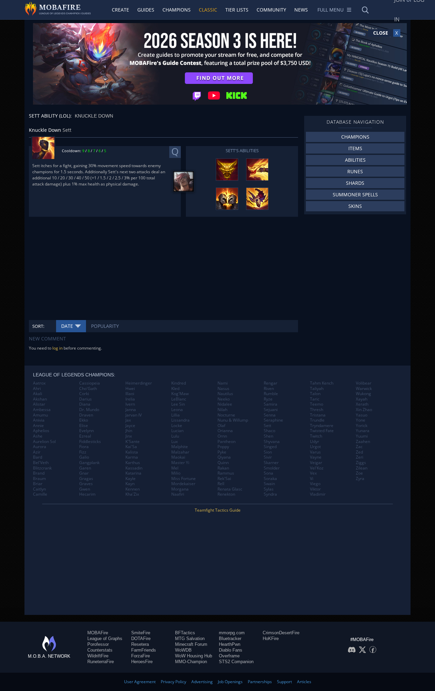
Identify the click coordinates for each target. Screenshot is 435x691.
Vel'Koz (317, 468)
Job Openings (230, 682)
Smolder (272, 468)
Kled (175, 388)
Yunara (362, 430)
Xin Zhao (364, 409)
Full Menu (330, 9)
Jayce (130, 425)
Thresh (316, 409)
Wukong (363, 393)
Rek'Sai (224, 478)
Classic (208, 9)
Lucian (177, 430)
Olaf (221, 425)
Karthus (132, 462)
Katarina (133, 473)
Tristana (318, 415)
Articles (304, 682)
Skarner (271, 462)
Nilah (222, 409)
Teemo (316, 404)
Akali (37, 393)
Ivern (130, 404)
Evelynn (86, 430)
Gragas (86, 478)
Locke (176, 425)
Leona (177, 409)
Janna (130, 409)
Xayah (361, 399)
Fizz (82, 452)
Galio (84, 457)
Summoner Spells (355, 194)
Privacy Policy (173, 682)
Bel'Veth (41, 462)
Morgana (180, 489)
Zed (359, 452)
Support (284, 682)
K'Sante (132, 441)
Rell (221, 483)
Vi (311, 478)
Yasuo (361, 415)
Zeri (359, 457)
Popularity (105, 326)
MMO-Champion (191, 661)
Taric (314, 399)
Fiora (84, 446)
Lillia (175, 415)
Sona (268, 473)
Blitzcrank (42, 468)
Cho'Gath (88, 388)
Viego (315, 483)
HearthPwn (229, 644)
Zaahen (363, 441)
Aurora (39, 446)
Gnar (84, 473)
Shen (268, 436)
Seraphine (273, 420)
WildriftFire (97, 655)
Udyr (314, 441)
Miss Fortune (183, 478)
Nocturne (226, 415)
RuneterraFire (100, 661)
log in (57, 348)
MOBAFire (97, 632)
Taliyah (317, 388)
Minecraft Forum (191, 644)
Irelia (130, 399)
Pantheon (227, 441)
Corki (84, 393)
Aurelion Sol (44, 441)
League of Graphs (104, 638)
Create (120, 9)
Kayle (130, 478)
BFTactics (185, 632)
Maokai (178, 457)
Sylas (269, 489)
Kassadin (133, 468)
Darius (85, 399)
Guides (145, 9)
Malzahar (180, 452)
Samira (270, 404)
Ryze (268, 399)
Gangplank (89, 462)
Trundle (317, 420)
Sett (267, 425)
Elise (83, 425)
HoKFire (271, 638)
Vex (313, 473)
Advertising (202, 682)
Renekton (226, 494)
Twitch (316, 436)
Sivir (268, 457)
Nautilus (225, 393)
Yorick (361, 425)
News (301, 9)
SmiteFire (140, 632)
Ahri (37, 388)
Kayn (130, 483)
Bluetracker (230, 638)
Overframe (229, 655)
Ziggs (361, 462)
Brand (39, 473)
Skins (355, 206)
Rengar (270, 383)
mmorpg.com (232, 632)
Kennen (132, 489)
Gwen (84, 489)
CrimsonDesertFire (281, 632)
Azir (36, 452)
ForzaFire (140, 655)
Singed (270, 446)
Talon (315, 393)
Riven (269, 388)
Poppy (223, 446)
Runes (355, 171)
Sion (268, 452)
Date (67, 326)
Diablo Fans (230, 650)
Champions (176, 9)
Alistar (39, 404)
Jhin (128, 430)
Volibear (363, 383)
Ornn (222, 436)
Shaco (269, 430)
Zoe (359, 473)
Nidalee (225, 404)
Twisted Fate (322, 430)
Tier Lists (236, 9)
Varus (315, 452)
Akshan (40, 399)
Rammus (226, 473)
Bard (37, 457)
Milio (175, 473)
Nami (223, 383)
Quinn (223, 462)
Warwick (364, 388)
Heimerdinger (138, 383)
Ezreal (85, 436)
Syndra (270, 494)
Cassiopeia (89, 383)
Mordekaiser (183, 483)
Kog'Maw (180, 393)
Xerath (362, 404)
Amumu (40, 415)
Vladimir (318, 494)
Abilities (355, 160)
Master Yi (180, 462)
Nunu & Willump (233, 420)
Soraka (270, 478)
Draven (86, 415)
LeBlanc (178, 399)
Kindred (178, 383)
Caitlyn (39, 489)
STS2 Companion (236, 661)
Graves (86, 483)
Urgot (315, 446)
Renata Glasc (230, 489)
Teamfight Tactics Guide (218, 510)
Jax (128, 420)
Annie (38, 425)
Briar (37, 483)
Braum (39, 478)
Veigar (316, 462)
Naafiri (177, 494)
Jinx (128, 436)
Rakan (223, 468)
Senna (270, 415)
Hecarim (87, 494)
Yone (360, 420)
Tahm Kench (321, 383)
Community (271, 9)
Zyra (360, 478)
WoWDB (183, 650)
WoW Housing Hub (193, 655)
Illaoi (129, 393)
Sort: (38, 326)
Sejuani (271, 409)
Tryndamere (321, 425)
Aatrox (39, 383)
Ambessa (42, 409)
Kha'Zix (132, 494)
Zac (359, 446)
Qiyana (224, 457)
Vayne (315, 457)
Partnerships (260, 682)
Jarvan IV (133, 415)
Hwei (130, 388)
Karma (131, 457)
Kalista (131, 452)
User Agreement (140, 682)
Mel (174, 468)
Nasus (223, 388)
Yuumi (362, 436)
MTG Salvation (190, 638)
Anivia (39, 420)
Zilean (361, 468)
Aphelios (41, 430)
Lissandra (180, 420)
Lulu (175, 436)
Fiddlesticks (90, 441)
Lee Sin (178, 404)
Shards (355, 183)
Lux (174, 441)
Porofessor (98, 644)
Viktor (315, 489)
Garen (85, 468)
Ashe (37, 436)
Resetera (140, 644)
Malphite (179, 446)
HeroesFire (142, 661)
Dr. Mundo (89, 409)
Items (355, 148)
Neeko (224, 399)
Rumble (271, 393)
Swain (269, 483)
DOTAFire (141, 638)
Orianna (225, 430)
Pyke (222, 452)
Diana (84, 404)
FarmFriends (143, 650)
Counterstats (99, 650)
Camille (40, 494)
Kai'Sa (131, 446)
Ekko (83, 420)
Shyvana (272, 441)
